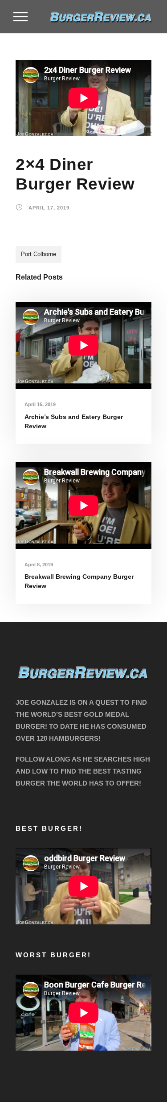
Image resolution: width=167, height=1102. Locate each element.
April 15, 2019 (40, 404)
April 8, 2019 (38, 564)
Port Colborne (38, 254)
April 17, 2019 (49, 207)
